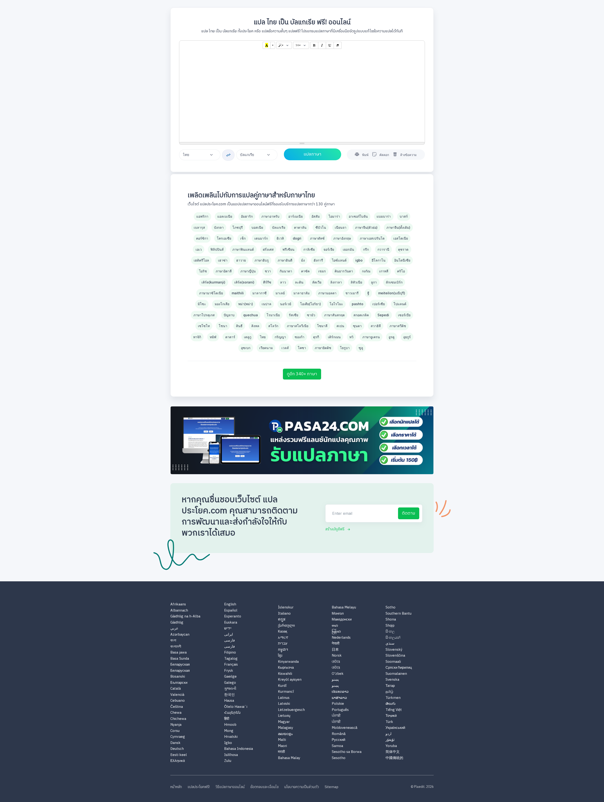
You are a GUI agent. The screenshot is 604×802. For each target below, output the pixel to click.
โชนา (223, 326)
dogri (297, 238)
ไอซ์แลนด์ (339, 260)
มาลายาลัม (302, 293)
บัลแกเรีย (278, 227)
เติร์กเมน (334, 337)
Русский (338, 740)
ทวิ (351, 337)
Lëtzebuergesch (291, 710)
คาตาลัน (300, 227)
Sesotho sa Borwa (346, 752)
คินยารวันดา (344, 271)
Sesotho (338, 758)
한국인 (229, 695)
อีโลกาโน (379, 260)
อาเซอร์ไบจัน (358, 216)
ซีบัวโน (320, 227)
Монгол (338, 613)
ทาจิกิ (197, 337)
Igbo (228, 743)
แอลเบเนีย (224, 216)
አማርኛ (283, 638)
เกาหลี (383, 271)
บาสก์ (404, 216)
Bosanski (177, 677)
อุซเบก (245, 348)
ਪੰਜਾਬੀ (336, 716)
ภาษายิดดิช (323, 348)
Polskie (338, 704)
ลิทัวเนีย (356, 282)
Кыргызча (286, 668)
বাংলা (173, 640)
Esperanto (232, 616)
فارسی (229, 640)
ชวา (268, 271)
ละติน (299, 282)
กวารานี (383, 249)
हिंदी (226, 719)
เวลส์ (285, 348)
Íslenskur (286, 607)
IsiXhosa (231, 755)
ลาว (283, 282)
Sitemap (331, 787)
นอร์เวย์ (285, 304)
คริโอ (401, 271)
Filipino (230, 652)
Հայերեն (232, 713)
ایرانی (228, 634)
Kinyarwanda (288, 662)
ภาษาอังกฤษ (342, 238)
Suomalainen (396, 674)
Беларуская (180, 664)
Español (230, 610)
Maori (282, 746)
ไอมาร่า (334, 216)
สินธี (239, 326)
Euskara (230, 622)
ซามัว (311, 315)
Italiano (284, 613)
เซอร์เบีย (404, 315)
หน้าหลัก (176, 787)
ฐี (368, 293)
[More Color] (272, 45)
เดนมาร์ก (261, 238)
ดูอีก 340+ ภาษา (302, 374)
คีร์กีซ (267, 282)
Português (340, 710)
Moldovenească (344, 728)
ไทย (263, 337)
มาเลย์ (280, 293)
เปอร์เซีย (378, 304)
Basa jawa (178, 652)
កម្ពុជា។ (283, 650)
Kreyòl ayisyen (290, 680)
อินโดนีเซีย (402, 260)
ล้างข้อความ (408, 155)
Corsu (175, 731)
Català (175, 689)
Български (178, 683)
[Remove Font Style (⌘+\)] (338, 45)
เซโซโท (204, 326)
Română (338, 734)
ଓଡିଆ (336, 662)
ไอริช (203, 271)
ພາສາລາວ (339, 698)
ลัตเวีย (316, 282)
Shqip (390, 626)
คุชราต (403, 249)
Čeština (176, 707)
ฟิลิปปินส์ (217, 249)
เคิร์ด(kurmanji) (213, 282)
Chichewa (178, 719)
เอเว (199, 249)
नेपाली (335, 643)
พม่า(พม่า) (245, 304)
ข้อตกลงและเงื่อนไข (264, 787)
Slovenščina (395, 655)
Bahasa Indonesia (238, 749)
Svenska (392, 680)
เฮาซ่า (222, 260)
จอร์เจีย (328, 249)
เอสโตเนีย (400, 238)
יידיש (227, 628)
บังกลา (219, 227)
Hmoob (230, 725)
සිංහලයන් (393, 638)
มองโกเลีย (222, 304)
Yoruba (391, 746)
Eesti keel (178, 755)
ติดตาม (408, 513)
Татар (390, 686)
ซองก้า (299, 337)
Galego (230, 683)
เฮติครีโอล (201, 260)
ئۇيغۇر (390, 740)
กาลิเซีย (309, 249)
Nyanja (175, 725)
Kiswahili (285, 674)
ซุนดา (357, 326)
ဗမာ (335, 626)
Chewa (175, 713)
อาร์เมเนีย (295, 216)
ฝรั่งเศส (268, 249)
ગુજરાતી (230, 689)
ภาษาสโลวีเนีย (297, 326)
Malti (282, 740)
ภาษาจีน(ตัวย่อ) (366, 227)
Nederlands (341, 638)
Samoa (337, 746)
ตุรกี (316, 337)
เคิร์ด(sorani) (244, 282)
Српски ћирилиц (399, 668)
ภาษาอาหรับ (270, 216)
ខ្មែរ (280, 655)
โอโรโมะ (336, 304)
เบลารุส (199, 227)
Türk (389, 722)
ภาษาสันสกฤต (334, 315)
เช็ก (243, 238)
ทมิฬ (213, 337)
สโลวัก (273, 326)
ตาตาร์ (230, 337)
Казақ (282, 631)
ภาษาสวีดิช (398, 326)
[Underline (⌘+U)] (330, 45)
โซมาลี (322, 326)
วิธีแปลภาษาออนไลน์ (230, 787)
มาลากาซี (259, 293)
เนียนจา (340, 227)
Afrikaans (178, 604)
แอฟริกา (202, 216)
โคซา (302, 348)
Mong (228, 731)
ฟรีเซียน (288, 249)
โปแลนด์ (400, 304)
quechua (250, 315)
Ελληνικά (177, 761)
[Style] (284, 45)
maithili (238, 293)
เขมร (322, 271)
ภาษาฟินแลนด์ (243, 249)
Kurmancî (286, 692)
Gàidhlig (176, 622)
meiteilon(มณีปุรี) (391, 293)
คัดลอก (383, 155)
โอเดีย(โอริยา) (310, 304)
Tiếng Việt (394, 710)
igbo (359, 260)
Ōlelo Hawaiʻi (235, 707)
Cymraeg (177, 737)
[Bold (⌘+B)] (314, 45)
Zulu (227, 761)
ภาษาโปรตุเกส (204, 315)
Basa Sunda (179, 659)
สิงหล (255, 326)
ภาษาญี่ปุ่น (248, 271)
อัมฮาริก (247, 216)
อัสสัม (315, 216)
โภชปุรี (237, 227)
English (230, 604)
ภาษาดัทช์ (317, 238)
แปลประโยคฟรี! (199, 787)
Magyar (284, 722)
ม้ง (303, 260)
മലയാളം (285, 734)
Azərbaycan (179, 634)
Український (395, 728)
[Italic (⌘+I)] (322, 45)
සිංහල (390, 631)
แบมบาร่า (384, 216)
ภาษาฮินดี (285, 260)
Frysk (228, 671)
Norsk (337, 655)
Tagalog (231, 659)
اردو (388, 734)
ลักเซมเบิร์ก (394, 282)
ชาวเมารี (352, 293)
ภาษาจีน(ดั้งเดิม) (398, 227)
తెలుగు (390, 704)
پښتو (335, 680)
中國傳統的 (394, 758)
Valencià (177, 695)
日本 (335, 650)
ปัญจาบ (229, 315)
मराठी (281, 752)
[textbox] (302, 96)
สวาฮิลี (376, 326)
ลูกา (374, 282)
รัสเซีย (293, 315)
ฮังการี (318, 260)
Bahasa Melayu (344, 607)
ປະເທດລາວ (340, 692)
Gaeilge (230, 677)
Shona (391, 619)
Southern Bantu (398, 613)
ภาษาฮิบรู (262, 260)
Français (231, 664)
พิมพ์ (365, 155)
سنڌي (390, 643)
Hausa (229, 701)
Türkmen (393, 698)
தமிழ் (389, 692)
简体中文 (393, 752)
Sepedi (383, 315)
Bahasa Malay (289, 758)
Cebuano (177, 701)
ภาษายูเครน (371, 337)
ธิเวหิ (280, 238)
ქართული (286, 626)
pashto (357, 304)
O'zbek (338, 674)
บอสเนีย (257, 227)
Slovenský (394, 650)
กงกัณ (366, 271)
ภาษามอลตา (327, 293)
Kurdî (282, 686)
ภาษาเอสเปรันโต (372, 238)
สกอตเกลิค (361, 315)
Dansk (175, 743)
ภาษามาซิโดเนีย (211, 293)
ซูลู (361, 348)
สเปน (340, 326)
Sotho (390, 607)
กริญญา (280, 337)
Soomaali (393, 662)
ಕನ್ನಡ (281, 619)
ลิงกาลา (336, 282)
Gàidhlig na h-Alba (185, 616)
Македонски (342, 619)
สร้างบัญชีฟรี (334, 529)
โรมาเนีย (273, 315)
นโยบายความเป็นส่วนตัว (301, 787)
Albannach (179, 610)
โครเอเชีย (224, 238)
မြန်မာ (336, 631)
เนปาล (266, 304)
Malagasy (285, 728)
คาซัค (305, 271)
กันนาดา (286, 271)
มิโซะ (202, 304)
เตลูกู (247, 337)
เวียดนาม (266, 348)
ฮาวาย (241, 260)
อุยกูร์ (407, 337)
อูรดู (391, 337)
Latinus (283, 698)
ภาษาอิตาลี (224, 271)
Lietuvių (284, 716)
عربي (174, 628)
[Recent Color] (267, 45)
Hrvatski (231, 737)
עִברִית (282, 643)
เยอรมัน (348, 249)
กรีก (366, 249)
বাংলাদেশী (175, 647)
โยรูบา (345, 348)
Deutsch (177, 749)
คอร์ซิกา (202, 238)
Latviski (284, 704)
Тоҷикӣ (391, 716)
